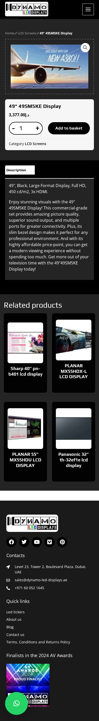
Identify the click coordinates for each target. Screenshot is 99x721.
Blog (10, 627)
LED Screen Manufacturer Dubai (9, 18)
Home (9, 33)
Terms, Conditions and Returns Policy (38, 642)
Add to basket (68, 128)
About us (14, 619)
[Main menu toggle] (88, 9)
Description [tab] (16, 170)
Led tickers (15, 612)
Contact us (15, 634)
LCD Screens (27, 33)
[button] (85, 47)
